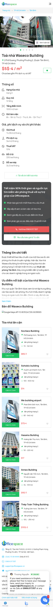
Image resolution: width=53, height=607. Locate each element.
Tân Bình (32, 10)
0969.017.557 (29, 588)
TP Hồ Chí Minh (20, 10)
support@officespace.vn (15, 566)
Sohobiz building (30, 365)
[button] (20, 50)
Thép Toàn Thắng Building (34, 504)
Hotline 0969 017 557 (28, 229)
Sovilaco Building (30, 330)
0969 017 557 (10, 561)
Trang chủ (6, 10)
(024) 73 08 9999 (12, 556)
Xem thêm (6, 301)
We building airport (31, 400)
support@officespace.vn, (22, 586)
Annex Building (29, 469)
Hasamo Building (30, 435)
